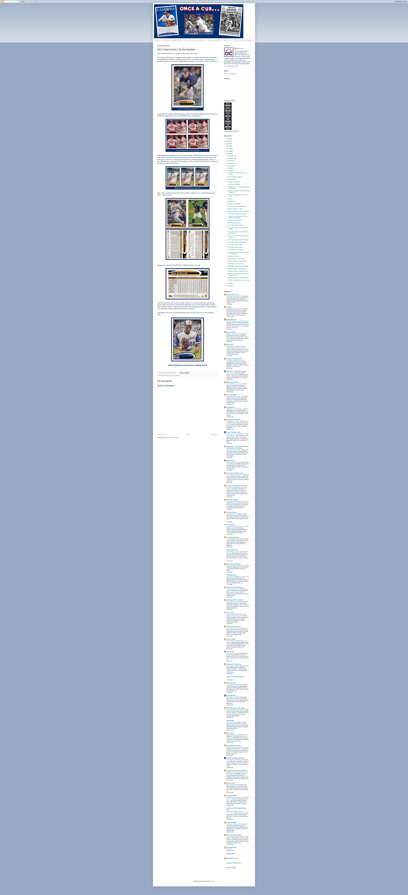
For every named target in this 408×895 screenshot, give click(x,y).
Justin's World (230, 639)
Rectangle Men (230, 695)
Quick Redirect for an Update (234, 383)
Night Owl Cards (231, 319)
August (230, 166)
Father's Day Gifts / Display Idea (236, 206)
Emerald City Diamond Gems (235, 758)
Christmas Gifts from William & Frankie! (236, 722)
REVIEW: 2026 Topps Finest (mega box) (237, 333)
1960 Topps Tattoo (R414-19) (234, 296)
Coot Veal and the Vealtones (234, 600)
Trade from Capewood (233, 204)
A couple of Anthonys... (233, 182)
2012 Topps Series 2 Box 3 (235, 245)
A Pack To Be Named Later (234, 358)
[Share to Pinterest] (188, 373)
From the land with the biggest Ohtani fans (237, 321)
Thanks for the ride (231, 513)
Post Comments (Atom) (171, 437)
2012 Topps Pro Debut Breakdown (237, 214)
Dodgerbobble (230, 853)
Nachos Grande (231, 332)
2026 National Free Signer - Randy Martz (237, 308)
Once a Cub (239, 48)
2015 (227, 146)
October (230, 161)
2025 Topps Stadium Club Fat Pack (235, 360)
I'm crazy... (230, 199)
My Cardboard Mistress (233, 564)
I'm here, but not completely (233, 759)
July (229, 168)
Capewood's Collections (233, 664)
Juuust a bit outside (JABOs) (235, 676)
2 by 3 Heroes (230, 525)
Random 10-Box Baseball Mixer (234, 811)
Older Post (214, 434)
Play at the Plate (231, 683)
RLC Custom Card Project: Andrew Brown (237, 501)
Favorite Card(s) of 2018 (232, 589)
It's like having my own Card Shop (236, 485)
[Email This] (180, 373)
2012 (227, 153)
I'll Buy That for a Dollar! (232, 697)
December (231, 156)
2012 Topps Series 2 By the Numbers (238, 240)
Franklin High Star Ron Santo (234, 474)
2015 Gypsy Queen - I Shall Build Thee (236, 734)
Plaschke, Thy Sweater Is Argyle (236, 371)
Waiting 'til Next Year (232, 382)
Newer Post (161, 434)
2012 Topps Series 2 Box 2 (235, 247)
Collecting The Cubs (232, 858)
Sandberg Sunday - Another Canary (237, 271)
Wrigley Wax (230, 460)
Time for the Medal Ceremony (234, 684)
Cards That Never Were (233, 432)
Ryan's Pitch (230, 733)
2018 (227, 139)
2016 (227, 144)
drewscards (230, 720)
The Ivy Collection (231, 73)
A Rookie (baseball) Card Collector (236, 770)
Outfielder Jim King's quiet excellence (236, 747)
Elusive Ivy (227, 40)
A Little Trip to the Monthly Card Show (236, 576)
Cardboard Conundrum (233, 419)
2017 (227, 141)
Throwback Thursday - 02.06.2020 (235, 526)
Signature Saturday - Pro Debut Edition (238, 211)
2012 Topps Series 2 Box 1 (235, 249)
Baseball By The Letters (233, 745)
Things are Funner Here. (233, 863)
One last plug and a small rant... (236, 258)
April (229, 285)
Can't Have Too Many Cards (234, 473)
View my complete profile (231, 66)
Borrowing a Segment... (234, 223)
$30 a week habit (231, 394)
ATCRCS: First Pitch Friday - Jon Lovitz (238, 280)
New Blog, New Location (232, 421)
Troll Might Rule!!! (231, 795)
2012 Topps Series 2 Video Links (236, 242)
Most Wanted (231, 201)
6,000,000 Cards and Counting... (236, 708)
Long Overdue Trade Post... (235, 220)
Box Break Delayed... (233, 256)
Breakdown (176, 375)
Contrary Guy (230, 783)
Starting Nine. (230, 407)
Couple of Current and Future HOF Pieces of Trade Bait (237, 217)
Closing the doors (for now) (233, 449)
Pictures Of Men (231, 867)
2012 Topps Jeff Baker (233, 184)
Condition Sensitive (232, 499)
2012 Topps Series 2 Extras (235, 225)
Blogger (212, 881)
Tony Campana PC (214, 40)
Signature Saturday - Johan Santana (237, 277)
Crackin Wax (230, 651)
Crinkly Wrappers (231, 822)
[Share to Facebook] (186, 373)
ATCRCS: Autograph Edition (172, 40)
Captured (229, 849)
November (231, 158)
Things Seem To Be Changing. (234, 409)
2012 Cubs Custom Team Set (194, 40)
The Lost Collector (231, 512)
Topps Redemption (231, 539)
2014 (227, 148)
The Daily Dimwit (231, 575)
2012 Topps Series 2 (167, 375)
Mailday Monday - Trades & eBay (236, 268)
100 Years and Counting (233, 835)
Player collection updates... (235, 177)
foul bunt (229, 307)
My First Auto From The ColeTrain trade (236, 628)
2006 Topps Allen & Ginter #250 (234, 565)
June (229, 170)
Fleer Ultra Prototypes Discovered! (235, 709)
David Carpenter (230, 784)
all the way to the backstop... (234, 587)
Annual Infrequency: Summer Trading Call (237, 601)
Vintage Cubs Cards (232, 294)
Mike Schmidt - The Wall (232, 665)
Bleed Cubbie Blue (232, 550)
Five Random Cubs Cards (233, 462)
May (229, 283)
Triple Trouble (230, 372)
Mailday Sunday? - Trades (235, 209)
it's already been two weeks (233, 396)
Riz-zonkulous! (231, 179)
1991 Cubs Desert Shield (242, 40)
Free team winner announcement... (237, 261)
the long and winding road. (233, 824)
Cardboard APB (231, 847)
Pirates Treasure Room (233, 626)
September (231, 163)
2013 (227, 151)
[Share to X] (184, 373)
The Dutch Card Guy (232, 537)
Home (158, 40)
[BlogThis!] (182, 373)
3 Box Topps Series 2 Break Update (237, 266)
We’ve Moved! (230, 653)
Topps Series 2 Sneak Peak (235, 263)
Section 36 (229, 344)
